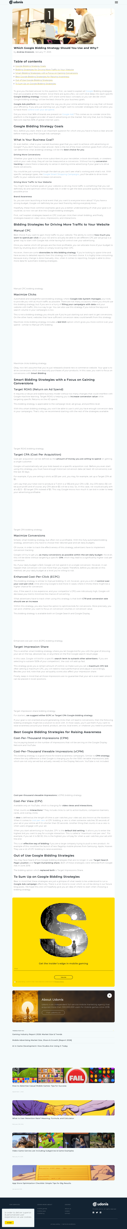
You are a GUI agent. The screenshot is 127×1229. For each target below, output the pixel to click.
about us (68, 1208)
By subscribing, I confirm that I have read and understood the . (40, 981)
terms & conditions (68, 1224)
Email (16, 968)
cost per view (38, 820)
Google (89, 91)
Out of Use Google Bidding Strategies (34, 80)
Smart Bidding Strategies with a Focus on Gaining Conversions (46, 73)
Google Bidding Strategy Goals (30, 66)
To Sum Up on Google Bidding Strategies (35, 84)
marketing (40, 1213)
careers (67, 1211)
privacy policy (55, 1224)
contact (67, 1213)
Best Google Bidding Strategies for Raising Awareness (42, 77)
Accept (9, 1222)
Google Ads (68, 114)
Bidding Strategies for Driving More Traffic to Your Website (44, 70)
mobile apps (41, 1211)
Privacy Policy (59, 981)
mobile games (42, 1208)
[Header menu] (116, 2)
